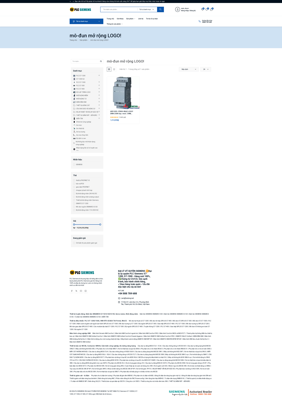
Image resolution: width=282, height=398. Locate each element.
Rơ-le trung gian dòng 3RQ (114, 366)
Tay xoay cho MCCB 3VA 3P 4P (80, 369)
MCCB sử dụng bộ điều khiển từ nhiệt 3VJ (152, 357)
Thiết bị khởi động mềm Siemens (87, 200)
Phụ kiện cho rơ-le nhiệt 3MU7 (106, 349)
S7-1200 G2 (80, 79)
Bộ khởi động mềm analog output (87, 197)
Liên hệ (140, 19)
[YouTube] (81, 291)
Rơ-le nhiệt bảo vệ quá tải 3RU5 (195, 351)
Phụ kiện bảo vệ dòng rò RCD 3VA (187, 369)
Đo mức (79, 125)
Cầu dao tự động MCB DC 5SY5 (156, 363)
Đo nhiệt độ (80, 128)
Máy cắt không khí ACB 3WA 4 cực (180, 357)
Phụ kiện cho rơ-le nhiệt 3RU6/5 (152, 349)
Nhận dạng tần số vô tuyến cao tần (86, 149)
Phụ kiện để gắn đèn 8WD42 (123, 375)
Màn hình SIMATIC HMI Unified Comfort (89, 336)
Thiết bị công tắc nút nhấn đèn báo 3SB (154, 381)
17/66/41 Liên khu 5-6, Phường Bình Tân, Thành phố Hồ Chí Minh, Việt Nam (135, 303)
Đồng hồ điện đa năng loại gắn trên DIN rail (196, 375)
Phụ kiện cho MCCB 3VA (95, 366)
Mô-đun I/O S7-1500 (200, 321)
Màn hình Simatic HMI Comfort (103, 333)
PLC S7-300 (80, 85)
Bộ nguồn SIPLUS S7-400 (134, 326)
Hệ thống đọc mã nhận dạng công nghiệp (85, 143)
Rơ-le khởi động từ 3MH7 (199, 354)
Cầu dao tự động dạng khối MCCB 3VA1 (149, 351)
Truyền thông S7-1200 (152, 326)
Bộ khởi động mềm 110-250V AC (87, 210)
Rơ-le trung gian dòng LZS (135, 363)
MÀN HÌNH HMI (81, 102)
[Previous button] (73, 1)
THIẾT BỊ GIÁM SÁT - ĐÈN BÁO (86, 115)
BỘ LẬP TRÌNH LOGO (83, 92)
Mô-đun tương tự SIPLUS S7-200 (197, 324)
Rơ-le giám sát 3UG (161, 366)
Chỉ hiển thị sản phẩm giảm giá (86, 243)
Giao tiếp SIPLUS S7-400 (166, 324)
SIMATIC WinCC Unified (183, 336)
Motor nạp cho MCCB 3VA (177, 366)
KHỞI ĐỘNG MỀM (82, 95)
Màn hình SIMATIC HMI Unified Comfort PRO (159, 336)
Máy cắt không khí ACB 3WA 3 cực (177, 354)
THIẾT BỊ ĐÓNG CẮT (83, 105)
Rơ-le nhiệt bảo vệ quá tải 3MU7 (108, 371)
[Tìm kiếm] (160, 9)
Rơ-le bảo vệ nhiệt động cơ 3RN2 (199, 366)
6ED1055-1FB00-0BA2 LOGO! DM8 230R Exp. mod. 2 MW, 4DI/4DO (121, 113)
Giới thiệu (120, 19)
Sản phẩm (130, 19)
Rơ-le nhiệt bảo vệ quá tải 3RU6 (129, 349)
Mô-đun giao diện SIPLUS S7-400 (81, 326)
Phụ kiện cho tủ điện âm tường (101, 375)
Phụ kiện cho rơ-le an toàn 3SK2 (199, 349)
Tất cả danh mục (82, 21)
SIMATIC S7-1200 (82, 203)
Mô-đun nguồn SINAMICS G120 (86, 207)
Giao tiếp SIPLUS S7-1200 (179, 326)
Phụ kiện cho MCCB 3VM (176, 363)
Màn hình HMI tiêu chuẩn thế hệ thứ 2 (196, 339)
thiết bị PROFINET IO (83, 180)
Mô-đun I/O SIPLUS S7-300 (182, 321)
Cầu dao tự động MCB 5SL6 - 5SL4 (98, 354)
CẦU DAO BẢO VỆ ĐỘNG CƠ (85, 109)
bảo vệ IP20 (80, 184)
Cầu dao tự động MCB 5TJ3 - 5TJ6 (149, 346)
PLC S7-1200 (80, 76)
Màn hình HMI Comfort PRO (149, 333)
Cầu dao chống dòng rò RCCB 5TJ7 (123, 354)
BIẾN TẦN (79, 118)
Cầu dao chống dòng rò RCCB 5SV (174, 346)
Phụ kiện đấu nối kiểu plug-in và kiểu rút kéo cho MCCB (138, 371)
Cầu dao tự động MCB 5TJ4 (98, 351)
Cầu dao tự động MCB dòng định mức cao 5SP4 (90, 363)
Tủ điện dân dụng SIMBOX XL (174, 378)
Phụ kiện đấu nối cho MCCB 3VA (84, 371)
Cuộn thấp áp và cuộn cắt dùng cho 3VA (139, 366)
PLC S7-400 (80, 89)
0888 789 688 (207, 22)
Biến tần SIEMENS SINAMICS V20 (151, 314)
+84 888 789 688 (127, 293)
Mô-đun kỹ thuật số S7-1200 (139, 321)
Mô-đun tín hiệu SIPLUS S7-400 (161, 321)
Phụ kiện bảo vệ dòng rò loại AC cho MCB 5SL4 (121, 357)
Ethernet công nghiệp (83, 122)
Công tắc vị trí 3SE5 (133, 381)
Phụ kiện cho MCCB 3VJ (116, 363)
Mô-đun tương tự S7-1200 (128, 324)
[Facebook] (72, 291)
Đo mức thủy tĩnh (82, 135)
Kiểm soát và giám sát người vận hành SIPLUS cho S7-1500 (97, 324)
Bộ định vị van (81, 138)
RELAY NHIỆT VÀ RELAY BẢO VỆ (87, 112)
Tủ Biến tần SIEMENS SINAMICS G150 (87, 317)
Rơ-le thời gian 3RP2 (99, 369)
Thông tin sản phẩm (114, 24)
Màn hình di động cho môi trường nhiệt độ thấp (103, 339)
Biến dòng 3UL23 (94, 381)
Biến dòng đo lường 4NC (106, 378)
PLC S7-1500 (80, 82)
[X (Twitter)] (76, 291)
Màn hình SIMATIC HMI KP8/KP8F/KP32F (167, 339)
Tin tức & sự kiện (152, 19)
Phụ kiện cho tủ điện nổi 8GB (144, 375)
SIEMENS (79, 164)
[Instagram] (85, 291)
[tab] (109, 69)
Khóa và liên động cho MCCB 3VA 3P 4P (121, 369)
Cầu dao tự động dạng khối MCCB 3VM (150, 354)
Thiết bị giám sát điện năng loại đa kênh (83, 378)
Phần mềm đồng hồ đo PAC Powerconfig (130, 378)
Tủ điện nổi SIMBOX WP (78, 381)
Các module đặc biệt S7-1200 (103, 326)
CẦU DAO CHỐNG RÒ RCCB (88, 360)
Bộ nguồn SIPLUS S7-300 (147, 324)
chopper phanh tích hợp (84, 190)
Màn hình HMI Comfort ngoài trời (126, 333)
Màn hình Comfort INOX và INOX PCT (172, 333)
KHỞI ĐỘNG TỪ (81, 99)
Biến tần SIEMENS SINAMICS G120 (176, 314)
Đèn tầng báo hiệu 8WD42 (154, 378)
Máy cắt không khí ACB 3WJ (85, 349)
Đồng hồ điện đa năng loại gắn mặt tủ (167, 375)
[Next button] (70, 1)
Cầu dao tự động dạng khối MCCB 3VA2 (170, 360)
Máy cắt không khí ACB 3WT (173, 351)
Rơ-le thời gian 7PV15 (144, 369)
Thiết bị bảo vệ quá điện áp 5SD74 (113, 381)
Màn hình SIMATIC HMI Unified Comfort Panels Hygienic (123, 336)
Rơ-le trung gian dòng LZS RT (196, 363)
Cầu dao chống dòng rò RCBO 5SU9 (121, 351)
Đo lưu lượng (80, 132)
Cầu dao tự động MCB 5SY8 (109, 360)
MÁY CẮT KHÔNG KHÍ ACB (79, 351)
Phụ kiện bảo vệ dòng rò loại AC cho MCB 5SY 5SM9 (137, 360)
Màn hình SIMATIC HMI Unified (80, 342)
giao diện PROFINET (83, 187)
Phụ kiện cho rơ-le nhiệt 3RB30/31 (176, 349)
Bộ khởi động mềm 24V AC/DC (86, 193)
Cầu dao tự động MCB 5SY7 (94, 357)
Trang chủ (110, 19)
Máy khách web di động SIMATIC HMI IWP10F (136, 339)
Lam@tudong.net (127, 298)
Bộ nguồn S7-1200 (80, 329)
